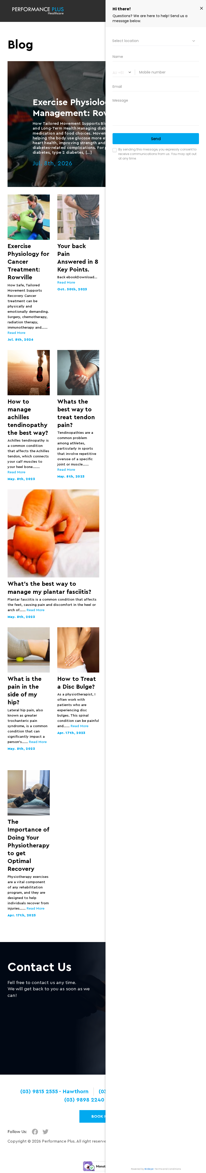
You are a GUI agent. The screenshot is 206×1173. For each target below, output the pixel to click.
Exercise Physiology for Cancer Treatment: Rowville (28, 262)
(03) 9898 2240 (84, 1100)
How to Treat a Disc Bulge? (76, 683)
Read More (16, 333)
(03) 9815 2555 (39, 1091)
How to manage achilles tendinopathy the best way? (28, 417)
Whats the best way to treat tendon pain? (76, 413)
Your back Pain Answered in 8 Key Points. (77, 258)
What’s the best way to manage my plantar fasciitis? (49, 588)
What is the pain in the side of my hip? (24, 691)
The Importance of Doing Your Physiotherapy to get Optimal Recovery (28, 845)
